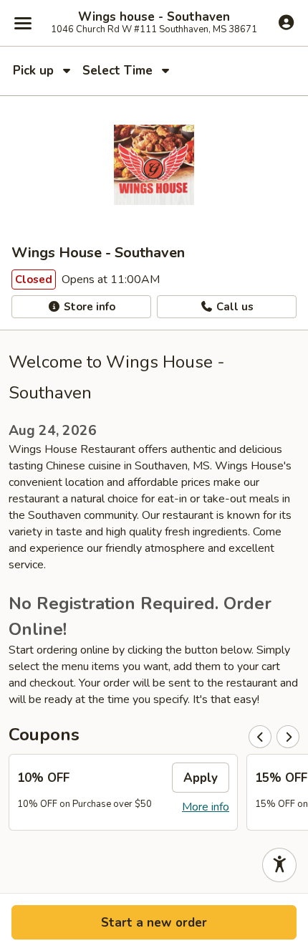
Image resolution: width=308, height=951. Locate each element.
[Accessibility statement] (279, 865)
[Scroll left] (260, 736)
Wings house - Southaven (154, 17)
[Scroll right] (287, 736)
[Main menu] (23, 23)
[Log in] (286, 22)
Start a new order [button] (154, 922)
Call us (233, 307)
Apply (200, 778)
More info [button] (205, 807)
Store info (88, 307)
